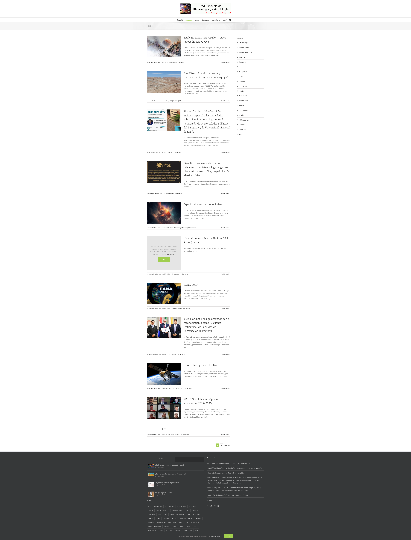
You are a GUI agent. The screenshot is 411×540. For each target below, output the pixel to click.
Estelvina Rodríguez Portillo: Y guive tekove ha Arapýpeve (229, 463)
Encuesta (242, 81)
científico (166, 510)
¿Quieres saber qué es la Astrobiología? (169, 465)
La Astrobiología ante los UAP (201, 365)
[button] (230, 20)
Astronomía (192, 506)
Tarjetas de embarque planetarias (167, 483)
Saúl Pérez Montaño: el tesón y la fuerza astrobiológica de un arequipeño (235, 468)
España (158, 518)
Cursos (241, 67)
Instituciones (243, 101)
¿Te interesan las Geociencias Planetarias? (170, 474)
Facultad (174, 518)
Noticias (173, 62)
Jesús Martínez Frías (154, 62)
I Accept (164, 259)
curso (165, 514)
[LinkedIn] (218, 506)
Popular (161, 458)
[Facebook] (208, 506)
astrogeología (181, 506)
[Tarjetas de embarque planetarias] (151, 484)
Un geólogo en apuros (163, 493)
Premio (241, 115)
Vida (196, 530)
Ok (229, 536)
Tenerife (177, 530)
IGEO (180, 522)
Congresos (242, 62)
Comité (187, 510)
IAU (169, 522)
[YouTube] (214, 506)
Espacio (150, 518)
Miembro (167, 526)
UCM (190, 530)
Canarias (150, 510)
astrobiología (169, 506)
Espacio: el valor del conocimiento (204, 204)
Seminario (242, 129)
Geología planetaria (194, 518)
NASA (181, 526)
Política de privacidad (166, 254)
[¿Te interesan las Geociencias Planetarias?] (151, 474)
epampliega (152, 152)
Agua (149, 506)
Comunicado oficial (246, 52)
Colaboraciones (244, 47)
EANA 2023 (191, 284)
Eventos (174, 308)
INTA (186, 522)
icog (174, 522)
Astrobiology (158, 506)
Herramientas (243, 96)
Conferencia (151, 514)
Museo (175, 526)
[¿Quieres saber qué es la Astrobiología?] (151, 466)
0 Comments (181, 62)
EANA (241, 76)
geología (183, 518)
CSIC (159, 514)
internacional (195, 522)
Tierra (185, 530)
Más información (225, 62)
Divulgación (243, 72)
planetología (152, 530)
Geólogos (151, 522)
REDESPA (169, 530)
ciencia (158, 510)
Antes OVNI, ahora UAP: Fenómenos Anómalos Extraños (228, 495)
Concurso (242, 57)
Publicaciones (244, 120)
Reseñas (242, 125)
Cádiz (172, 514)
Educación (196, 514)
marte (150, 526)
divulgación (180, 514)
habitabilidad (161, 522)
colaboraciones (177, 510)
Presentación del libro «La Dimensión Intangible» (226, 473)
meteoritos (157, 526)
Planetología (243, 110)
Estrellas (166, 518)
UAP (178, 274)
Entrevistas (243, 86)
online (188, 526)
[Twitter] (211, 506)
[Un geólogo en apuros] (151, 494)
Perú (194, 526)
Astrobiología (178, 228)
